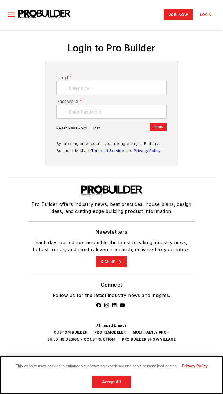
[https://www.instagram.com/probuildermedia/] (106, 305)
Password (69, 101)
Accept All (111, 382)
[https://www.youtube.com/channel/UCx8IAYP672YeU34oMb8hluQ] (122, 305)
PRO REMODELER (110, 332)
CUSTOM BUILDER (70, 332)
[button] (11, 14)
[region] (111, 375)
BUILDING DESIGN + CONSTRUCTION (81, 339)
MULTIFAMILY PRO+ (151, 332)
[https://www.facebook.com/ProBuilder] (99, 305)
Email (64, 77)
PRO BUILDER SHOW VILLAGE (149, 339)
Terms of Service (107, 150)
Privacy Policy (147, 150)
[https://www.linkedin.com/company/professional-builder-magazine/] (114, 305)
